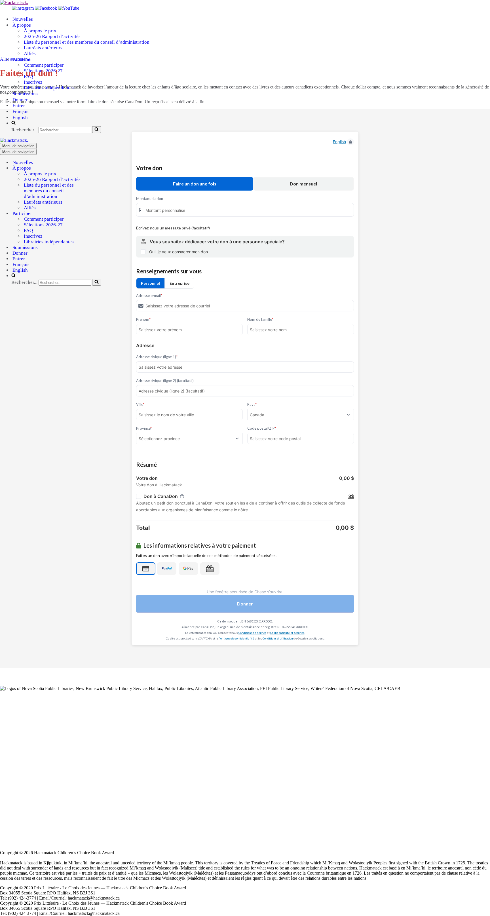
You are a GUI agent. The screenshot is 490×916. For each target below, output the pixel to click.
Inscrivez (33, 82)
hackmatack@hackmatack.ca (39, 843)
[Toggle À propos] (99, 168)
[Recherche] (96, 129)
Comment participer (44, 65)
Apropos (8, 746)
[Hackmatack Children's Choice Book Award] (14, 2)
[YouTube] (69, 8)
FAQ (28, 76)
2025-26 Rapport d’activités (52, 36)
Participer (8, 766)
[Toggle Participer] (99, 213)
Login (5, 790)
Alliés (30, 53)
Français (20, 111)
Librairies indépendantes (49, 87)
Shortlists (8, 712)
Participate (9, 722)
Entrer (18, 105)
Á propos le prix (40, 30)
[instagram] (22, 8)
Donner (20, 99)
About (5, 703)
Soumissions (25, 93)
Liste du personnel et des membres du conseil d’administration (86, 42)
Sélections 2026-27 (43, 70)
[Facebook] (46, 8)
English (20, 117)
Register (7, 795)
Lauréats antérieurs (43, 47)
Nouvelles (22, 19)
